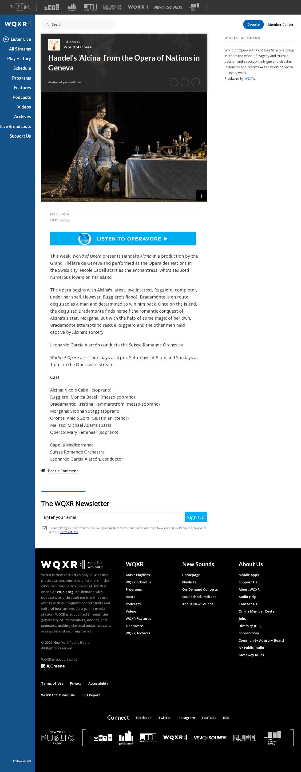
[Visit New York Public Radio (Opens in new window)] (57, 737)
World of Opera (77, 47)
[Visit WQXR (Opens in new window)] (138, 7)
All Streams (20, 48)
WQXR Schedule (138, 582)
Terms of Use (52, 683)
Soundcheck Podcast (199, 596)
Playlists (189, 582)
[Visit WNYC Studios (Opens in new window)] (90, 7)
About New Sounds (197, 604)
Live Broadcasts (15, 126)
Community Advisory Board (261, 640)
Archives (22, 116)
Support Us (20, 136)
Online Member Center (257, 611)
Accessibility (98, 683)
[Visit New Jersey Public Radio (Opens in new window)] (245, 738)
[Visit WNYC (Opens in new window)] (51, 7)
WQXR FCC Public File (58, 695)
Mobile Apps (249, 575)
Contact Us (248, 604)
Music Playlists (138, 575)
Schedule (22, 68)
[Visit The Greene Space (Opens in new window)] (194, 7)
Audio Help (247, 596)
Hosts (130, 596)
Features (22, 87)
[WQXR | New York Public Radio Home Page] (17, 24)
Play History (19, 58)
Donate (253, 24)
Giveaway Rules (251, 655)
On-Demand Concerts (200, 589)
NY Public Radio (251, 647)
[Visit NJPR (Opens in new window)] (112, 7)
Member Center (280, 24)
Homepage (191, 575)
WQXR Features (138, 618)
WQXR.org (65, 592)
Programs (21, 78)
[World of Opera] (55, 44)
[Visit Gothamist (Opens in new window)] (72, 7)
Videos (24, 106)
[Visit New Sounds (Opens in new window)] (168, 7)
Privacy (76, 683)
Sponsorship (249, 633)
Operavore (134, 626)
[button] (201, 195)
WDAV (249, 78)
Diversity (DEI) (250, 626)
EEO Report (91, 695)
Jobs (242, 618)
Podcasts (22, 97)
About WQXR (249, 589)
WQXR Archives (138, 633)
